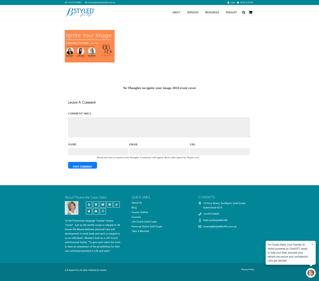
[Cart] (250, 12)
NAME (72, 144)
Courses (136, 217)
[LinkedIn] (96, 204)
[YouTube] (103, 204)
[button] (243, 12)
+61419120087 (211, 213)
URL (193, 144)
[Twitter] (89, 211)
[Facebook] (96, 211)
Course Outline (140, 212)
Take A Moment (140, 231)
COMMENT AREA (79, 113)
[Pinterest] (110, 204)
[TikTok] (116, 204)
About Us (137, 202)
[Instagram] (103, 211)
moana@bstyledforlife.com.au (220, 226)
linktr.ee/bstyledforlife (215, 220)
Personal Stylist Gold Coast (147, 226)
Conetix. (103, 270)
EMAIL (133, 144)
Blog (134, 207)
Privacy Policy (247, 269)
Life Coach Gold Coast (144, 221)
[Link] (80, 12)
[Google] (89, 204)
